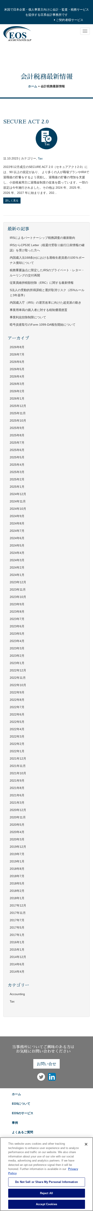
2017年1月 (17, 935)
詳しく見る (11, 200)
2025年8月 (17, 435)
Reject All (46, 1193)
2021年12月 (18, 758)
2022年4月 (17, 729)
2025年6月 (17, 450)
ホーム (32, 86)
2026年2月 (17, 391)
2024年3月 (17, 560)
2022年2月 (17, 744)
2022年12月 (18, 670)
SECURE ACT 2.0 (26, 121)
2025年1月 (17, 486)
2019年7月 (17, 854)
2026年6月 (17, 361)
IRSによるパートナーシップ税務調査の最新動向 (42, 237)
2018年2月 (17, 890)
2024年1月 (17, 575)
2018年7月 (17, 876)
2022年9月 (17, 692)
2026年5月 (17, 369)
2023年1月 (17, 663)
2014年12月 (18, 957)
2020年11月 (18, 817)
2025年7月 (17, 442)
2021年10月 (18, 773)
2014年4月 (17, 971)
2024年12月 (18, 494)
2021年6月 (17, 795)
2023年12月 (18, 582)
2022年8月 (17, 699)
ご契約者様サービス (69, 20)
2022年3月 (17, 736)
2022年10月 (18, 685)
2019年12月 (18, 846)
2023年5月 (17, 633)
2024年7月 (17, 530)
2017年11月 (18, 913)
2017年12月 (18, 905)
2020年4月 (17, 832)
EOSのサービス (22, 1113)
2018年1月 (17, 898)
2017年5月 (17, 927)
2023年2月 (17, 655)
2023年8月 (17, 611)
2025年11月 (18, 413)
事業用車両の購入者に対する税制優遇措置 (38, 310)
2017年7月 (17, 920)
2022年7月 (17, 707)
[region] (46, 1174)
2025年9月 (17, 428)
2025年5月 (17, 457)
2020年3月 (17, 839)
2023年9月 (17, 604)
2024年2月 (17, 567)
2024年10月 (18, 508)
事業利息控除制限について (28, 317)
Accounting (17, 994)
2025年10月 (18, 420)
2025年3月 (17, 472)
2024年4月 (17, 553)
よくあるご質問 (22, 1132)
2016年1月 (17, 942)
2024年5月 (17, 545)
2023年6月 (17, 626)
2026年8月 (17, 347)
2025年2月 (17, 479)
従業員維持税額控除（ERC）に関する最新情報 (42, 282)
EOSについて (21, 1103)
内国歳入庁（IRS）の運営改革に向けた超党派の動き (45, 302)
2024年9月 (17, 516)
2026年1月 (17, 398)
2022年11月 (18, 677)
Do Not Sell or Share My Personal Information (46, 1182)
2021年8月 (17, 788)
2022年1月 (17, 751)
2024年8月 (17, 523)
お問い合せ (46, 1064)
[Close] (86, 1144)
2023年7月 (17, 619)
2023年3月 (17, 648)
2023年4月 (17, 641)
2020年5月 (17, 824)
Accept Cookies (46, 1204)
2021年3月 (17, 802)
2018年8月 (17, 868)
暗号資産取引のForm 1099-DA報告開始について (42, 324)
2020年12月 (18, 810)
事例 (15, 1122)
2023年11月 (18, 589)
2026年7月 (17, 354)
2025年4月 (17, 464)
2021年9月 (17, 780)
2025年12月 (18, 406)
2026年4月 (17, 376)
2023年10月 (18, 597)
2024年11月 (18, 501)
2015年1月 (17, 949)
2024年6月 (17, 538)
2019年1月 (17, 861)
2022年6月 (17, 714)
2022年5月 (17, 721)
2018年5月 (17, 883)
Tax (40, 158)
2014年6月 (17, 964)
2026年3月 (17, 384)
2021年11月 (18, 766)
